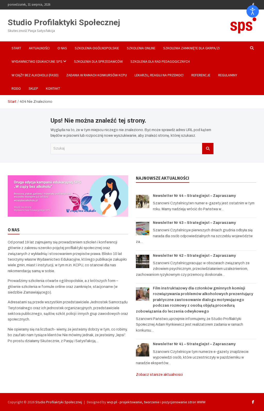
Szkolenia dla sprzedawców (98, 61)
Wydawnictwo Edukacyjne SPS (37, 61)
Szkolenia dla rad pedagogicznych (160, 61)
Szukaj (207, 148)
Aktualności (39, 48)
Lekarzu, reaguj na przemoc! (159, 75)
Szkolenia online (141, 48)
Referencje (200, 75)
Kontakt (53, 88)
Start (16, 48)
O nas (62, 48)
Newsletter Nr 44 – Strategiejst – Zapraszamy (194, 196)
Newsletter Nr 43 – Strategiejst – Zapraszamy (194, 223)
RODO (16, 88)
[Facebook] (253, 5)
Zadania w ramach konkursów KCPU (96, 75)
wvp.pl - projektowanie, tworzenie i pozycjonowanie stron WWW (156, 402)
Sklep (33, 88)
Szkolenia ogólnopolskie (97, 48)
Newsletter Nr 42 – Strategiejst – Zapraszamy (194, 256)
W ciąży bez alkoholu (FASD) (35, 75)
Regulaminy (227, 75)
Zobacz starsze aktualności (159, 375)
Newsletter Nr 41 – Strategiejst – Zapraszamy (194, 344)
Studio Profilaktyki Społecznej (64, 22)
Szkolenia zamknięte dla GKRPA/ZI (191, 48)
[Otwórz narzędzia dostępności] (252, 11)
